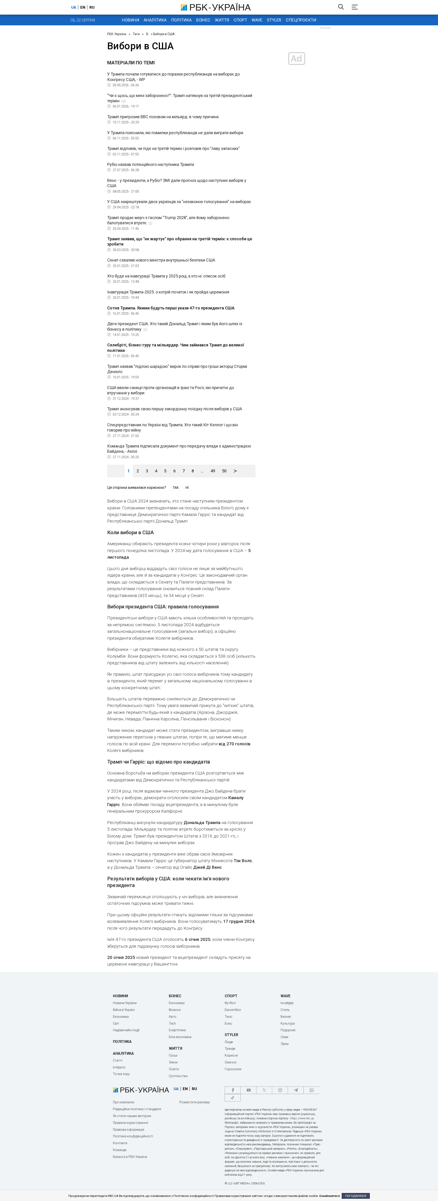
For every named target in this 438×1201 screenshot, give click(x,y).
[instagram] (280, 1090)
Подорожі (288, 1030)
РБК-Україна (116, 34)
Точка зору (121, 1074)
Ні (187, 487)
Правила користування (130, 1123)
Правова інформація (128, 1129)
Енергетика (177, 1030)
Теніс (228, 1016)
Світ (116, 1023)
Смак (284, 1037)
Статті (117, 1060)
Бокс (228, 1023)
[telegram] (296, 1090)
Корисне (231, 1055)
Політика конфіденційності (133, 1136)
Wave (257, 20)
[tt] (233, 1098)
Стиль (285, 1010)
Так (176, 487)
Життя (222, 20)
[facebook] (233, 1090)
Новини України (125, 1003)
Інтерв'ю (119, 1067)
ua (73, 7)
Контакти (120, 1143)
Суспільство (178, 1076)
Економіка (121, 1016)
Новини (130, 20)
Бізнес (203, 20)
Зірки (285, 1044)
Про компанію (123, 1102)
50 (224, 470)
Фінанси (175, 1010)
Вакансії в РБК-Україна (130, 1157)
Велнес (286, 1016)
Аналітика (155, 20)
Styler (274, 20)
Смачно (231, 1062)
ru (91, 7)
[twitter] (264, 1090)
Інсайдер (287, 1003)
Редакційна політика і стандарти (137, 1109)
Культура (288, 1023)
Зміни (173, 1062)
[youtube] (248, 1090)
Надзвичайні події (126, 1030)
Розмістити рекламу (194, 1102)
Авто (172, 1016)
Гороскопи (233, 1069)
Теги (136, 34)
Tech (172, 1023)
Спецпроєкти (301, 20)
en (82, 7)
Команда (119, 1150)
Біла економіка (180, 1037)
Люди (229, 1042)
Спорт (240, 20)
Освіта (174, 1069)
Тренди (230, 1048)
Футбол (230, 1003)
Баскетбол (233, 1010)
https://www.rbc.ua (302, 1118)
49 (213, 470)
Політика (181, 20)
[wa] (311, 1090)
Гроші (173, 1055)
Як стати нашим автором (132, 1116)
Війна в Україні (124, 1010)
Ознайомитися (329, 1196)
